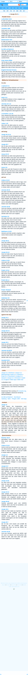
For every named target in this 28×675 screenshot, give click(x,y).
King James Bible (6, 60)
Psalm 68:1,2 (5, 280)
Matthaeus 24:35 (6, 231)
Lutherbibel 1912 (6, 19)
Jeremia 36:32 (5, 190)
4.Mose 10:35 (5, 260)
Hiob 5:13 (4, 97)
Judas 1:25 (4, 123)
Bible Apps (13, 379)
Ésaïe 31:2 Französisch (8, 376)
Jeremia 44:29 (5, 206)
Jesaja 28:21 (5, 240)
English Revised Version (8, 70)
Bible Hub (20, 379)
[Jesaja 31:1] (2, 304)
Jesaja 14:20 (5, 480)
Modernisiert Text (6, 39)
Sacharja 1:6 (5, 216)
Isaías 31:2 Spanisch (16, 374)
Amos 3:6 (4, 167)
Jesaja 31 (4, 404)
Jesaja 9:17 (4, 466)
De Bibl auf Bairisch (7, 49)
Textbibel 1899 (5, 28)
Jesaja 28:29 (5, 501)
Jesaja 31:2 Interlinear (7, 373)
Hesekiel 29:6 (5, 360)
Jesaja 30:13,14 (6, 134)
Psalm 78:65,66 (6, 290)
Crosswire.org (22, 391)
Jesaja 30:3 (4, 342)
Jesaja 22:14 (5, 492)
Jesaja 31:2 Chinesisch (14, 378)
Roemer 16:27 (5, 437)
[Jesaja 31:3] (26, 304)
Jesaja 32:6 (4, 509)
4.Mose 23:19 (5, 180)
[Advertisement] (14, 554)
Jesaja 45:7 (4, 144)
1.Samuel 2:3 (5, 86)
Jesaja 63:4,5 (5, 252)
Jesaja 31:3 (4, 317)
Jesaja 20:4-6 (5, 331)
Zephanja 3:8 (5, 298)
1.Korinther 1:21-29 (7, 113)
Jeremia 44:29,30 (6, 350)
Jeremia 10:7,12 (6, 104)
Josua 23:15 (5, 154)
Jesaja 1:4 (4, 455)
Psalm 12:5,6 (5, 270)
